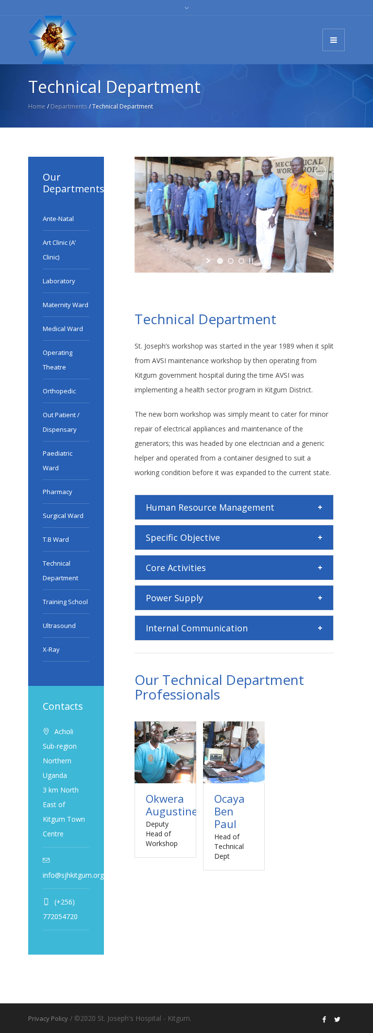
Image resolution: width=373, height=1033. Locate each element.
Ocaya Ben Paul (229, 811)
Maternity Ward (65, 304)
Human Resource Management (210, 507)
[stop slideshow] (251, 261)
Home (36, 106)
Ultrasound (59, 625)
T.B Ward (56, 539)
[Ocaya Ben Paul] (234, 752)
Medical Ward (63, 328)
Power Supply (174, 598)
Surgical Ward (63, 515)
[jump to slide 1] (220, 261)
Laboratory (59, 281)
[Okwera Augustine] (165, 752)
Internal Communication (197, 628)
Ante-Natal (58, 218)
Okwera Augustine (172, 804)
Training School (65, 601)
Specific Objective (183, 537)
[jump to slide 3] (241, 261)
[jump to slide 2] (231, 261)
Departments (69, 106)
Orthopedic (59, 391)
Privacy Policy (48, 1018)
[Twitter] (337, 1019)
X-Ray (51, 649)
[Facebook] (324, 1019)
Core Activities (176, 567)
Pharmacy (57, 491)
